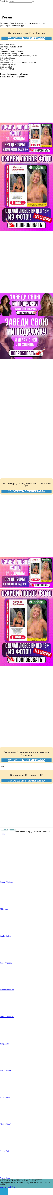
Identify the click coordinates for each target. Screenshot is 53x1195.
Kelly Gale (4, 1043)
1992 (3, 834)
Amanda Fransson (7, 990)
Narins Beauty (5, 1178)
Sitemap (3, 1187)
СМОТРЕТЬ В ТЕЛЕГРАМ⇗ (26, 38)
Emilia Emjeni (5, 936)
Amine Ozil (4, 1151)
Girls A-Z (11, 1187)
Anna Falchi (5, 1097)
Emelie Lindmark (7, 1017)
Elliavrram (4, 909)
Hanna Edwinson (7, 882)
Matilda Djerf (5, 1124)
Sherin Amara (5, 1070)
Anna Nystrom (6, 963)
